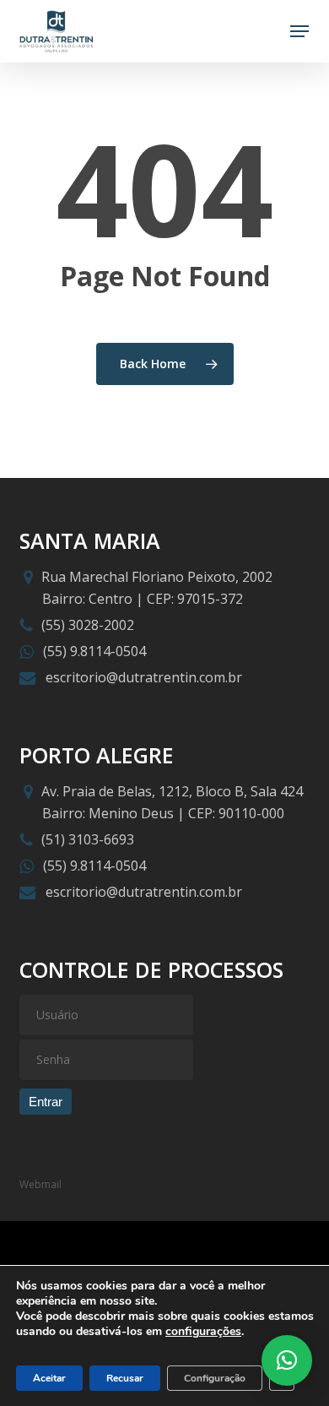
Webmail (40, 1184)
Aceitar (49, 1378)
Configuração (214, 1378)
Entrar (45, 1101)
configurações (203, 1331)
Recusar (124, 1378)
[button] (299, 31)
